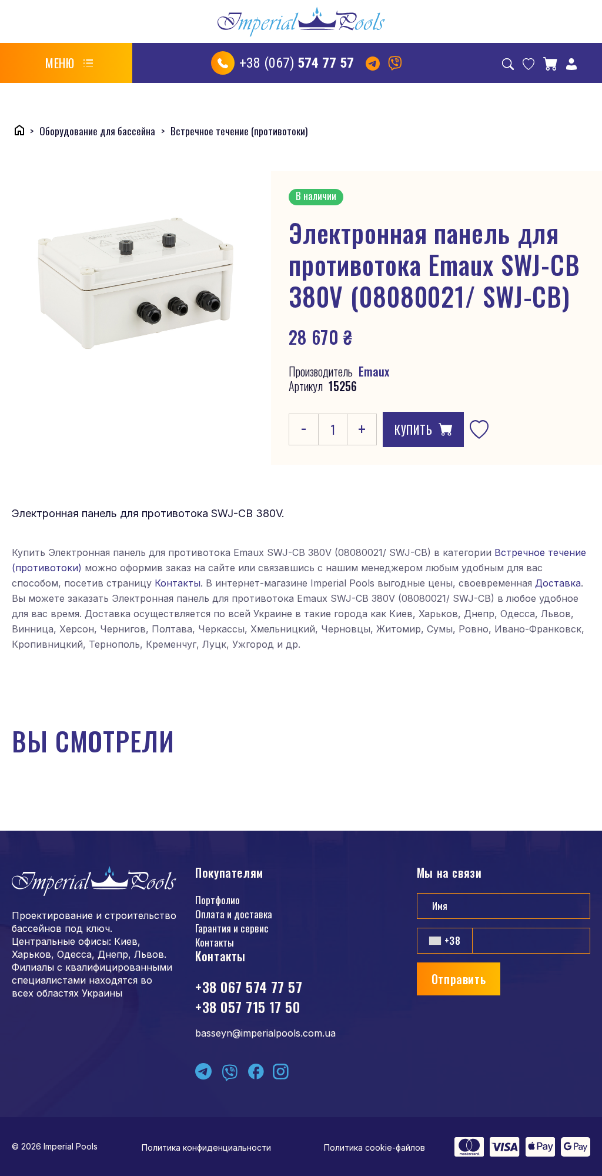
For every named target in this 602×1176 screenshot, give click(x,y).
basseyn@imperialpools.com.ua (265, 1033)
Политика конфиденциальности (206, 1147)
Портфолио (217, 899)
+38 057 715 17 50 (247, 1006)
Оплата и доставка (233, 914)
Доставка (558, 583)
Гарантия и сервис (232, 928)
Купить (413, 429)
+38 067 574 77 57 (248, 986)
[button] (69, 63)
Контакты (177, 583)
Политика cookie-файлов (374, 1147)
